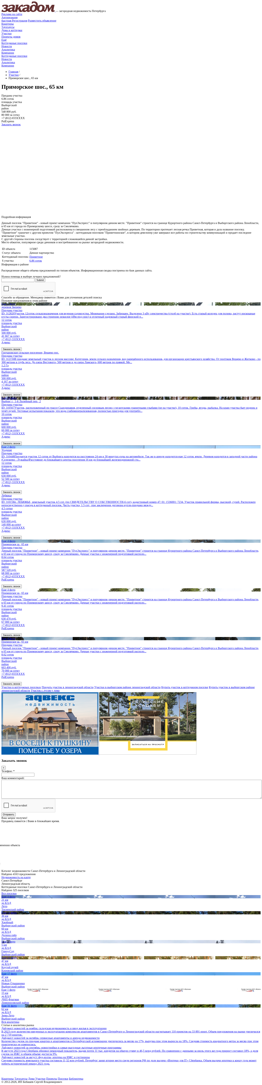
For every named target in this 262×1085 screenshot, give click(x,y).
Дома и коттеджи (11, 30)
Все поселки (9, 893)
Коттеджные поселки (14, 43)
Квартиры (7, 23)
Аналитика (8, 49)
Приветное (36, 256)
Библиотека (76, 1078)
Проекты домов (10, 36)
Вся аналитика (10, 1021)
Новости (6, 46)
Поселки (63, 1078)
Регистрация (14, 20)
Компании (7, 52)
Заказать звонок (11, 124)
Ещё (4, 39)
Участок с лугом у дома (45, 690)
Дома (31, 1078)
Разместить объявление (42, 20)
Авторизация (9, 17)
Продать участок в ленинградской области (68, 687)
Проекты (51, 1078)
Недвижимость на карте (16, 877)
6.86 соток (35, 260)
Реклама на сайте (11, 14)
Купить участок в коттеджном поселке (184, 687)
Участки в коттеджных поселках (21, 687)
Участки (6, 33)
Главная (13, 71)
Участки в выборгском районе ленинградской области (127, 687)
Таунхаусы (7, 27)
